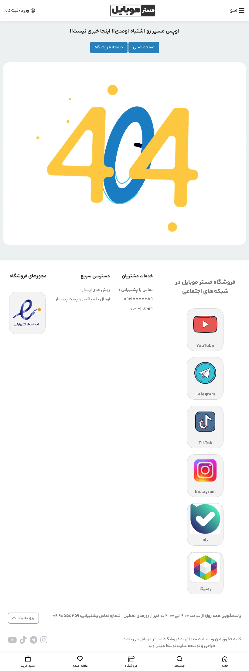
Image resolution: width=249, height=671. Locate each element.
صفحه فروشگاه (109, 47)
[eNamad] (27, 313)
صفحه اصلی (144, 47)
